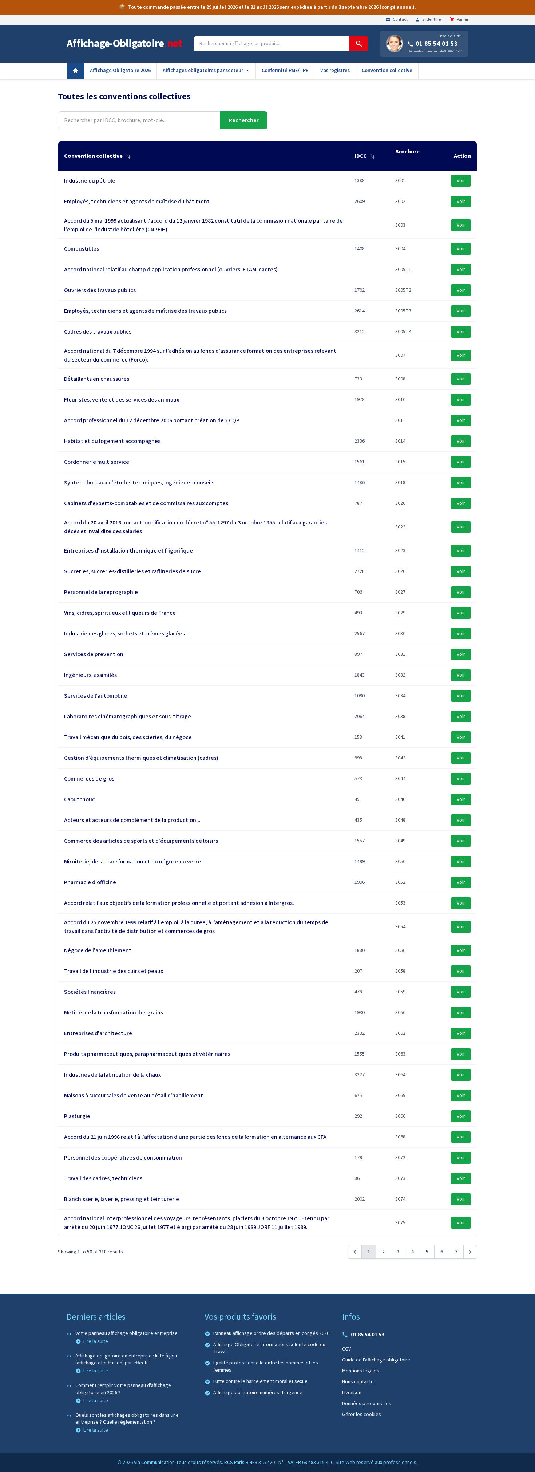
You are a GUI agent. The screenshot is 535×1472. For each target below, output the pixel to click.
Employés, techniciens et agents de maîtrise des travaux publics (145, 311)
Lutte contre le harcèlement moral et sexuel (261, 1381)
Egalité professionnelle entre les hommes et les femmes (265, 1366)
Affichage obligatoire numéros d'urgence (257, 1392)
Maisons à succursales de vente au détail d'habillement (133, 1096)
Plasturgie (77, 1116)
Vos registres (335, 70)
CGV (346, 1349)
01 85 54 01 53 (437, 43)
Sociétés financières (90, 992)
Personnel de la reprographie (101, 592)
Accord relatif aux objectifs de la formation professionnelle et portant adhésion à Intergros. (179, 903)
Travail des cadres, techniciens (103, 1178)
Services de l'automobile (95, 696)
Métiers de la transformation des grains (113, 1013)
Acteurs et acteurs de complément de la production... (132, 820)
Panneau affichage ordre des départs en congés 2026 (271, 1333)
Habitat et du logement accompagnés (112, 441)
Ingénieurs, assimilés (90, 675)
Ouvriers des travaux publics (100, 290)
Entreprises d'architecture (98, 1033)
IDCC (361, 156)
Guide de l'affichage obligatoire (376, 1360)
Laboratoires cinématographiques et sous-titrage (127, 717)
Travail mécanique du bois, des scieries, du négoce (128, 737)
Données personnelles (366, 1403)
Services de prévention (93, 654)
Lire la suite (95, 1341)
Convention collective (387, 70)
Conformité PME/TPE (285, 70)
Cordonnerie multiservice (96, 462)
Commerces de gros (89, 779)
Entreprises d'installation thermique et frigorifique (128, 551)
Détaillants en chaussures (96, 379)
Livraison (351, 1392)
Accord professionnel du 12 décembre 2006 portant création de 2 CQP (151, 420)
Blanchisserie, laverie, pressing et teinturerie (121, 1199)
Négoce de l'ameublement (97, 950)
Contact (400, 20)
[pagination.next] (470, 1252)
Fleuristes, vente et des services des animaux (121, 400)
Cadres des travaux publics (97, 332)
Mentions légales (360, 1371)
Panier (462, 20)
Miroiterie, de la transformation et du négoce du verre (132, 862)
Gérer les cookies (361, 1414)
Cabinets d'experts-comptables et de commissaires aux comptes (146, 503)
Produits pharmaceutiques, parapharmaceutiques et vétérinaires (147, 1054)
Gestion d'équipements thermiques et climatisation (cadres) (141, 758)
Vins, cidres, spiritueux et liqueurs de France (120, 613)
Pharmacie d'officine (90, 882)
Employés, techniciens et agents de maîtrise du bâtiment (137, 202)
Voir (461, 180)
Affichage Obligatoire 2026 (120, 70)
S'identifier (432, 20)
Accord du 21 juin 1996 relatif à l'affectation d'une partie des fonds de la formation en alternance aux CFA (195, 1137)
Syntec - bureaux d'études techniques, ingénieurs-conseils (139, 483)
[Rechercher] (358, 43)
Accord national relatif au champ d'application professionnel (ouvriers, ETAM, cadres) (171, 270)
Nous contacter (359, 1381)
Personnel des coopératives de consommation (123, 1158)
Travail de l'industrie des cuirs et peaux (113, 971)
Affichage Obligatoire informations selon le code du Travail (269, 1348)
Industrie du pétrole (89, 181)
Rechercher (244, 120)
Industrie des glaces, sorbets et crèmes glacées (124, 634)
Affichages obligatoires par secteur (203, 70)
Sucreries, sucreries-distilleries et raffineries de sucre (132, 571)
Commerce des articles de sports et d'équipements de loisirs (141, 841)
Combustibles (81, 249)
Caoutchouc (79, 799)
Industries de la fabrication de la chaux (112, 1075)
